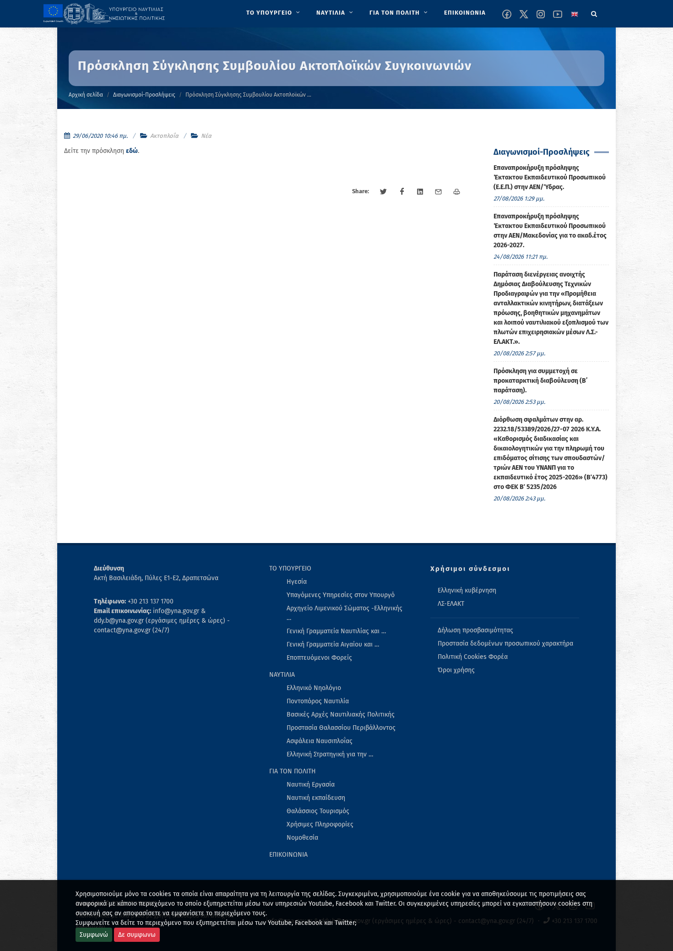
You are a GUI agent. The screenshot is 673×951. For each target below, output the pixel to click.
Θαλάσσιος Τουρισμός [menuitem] (318, 811)
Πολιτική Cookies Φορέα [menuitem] (473, 657)
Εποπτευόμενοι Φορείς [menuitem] (319, 658)
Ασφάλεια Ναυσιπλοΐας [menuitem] (320, 741)
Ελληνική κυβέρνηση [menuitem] (467, 590)
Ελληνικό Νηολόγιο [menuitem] (314, 688)
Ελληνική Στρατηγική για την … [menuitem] (330, 754)
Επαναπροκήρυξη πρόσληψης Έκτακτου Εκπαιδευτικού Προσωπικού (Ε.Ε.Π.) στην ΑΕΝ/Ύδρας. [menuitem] (550, 177)
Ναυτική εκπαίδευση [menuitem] (316, 798)
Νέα (206, 135)
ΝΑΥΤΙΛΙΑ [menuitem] (282, 675)
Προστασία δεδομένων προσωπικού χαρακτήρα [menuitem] (505, 643)
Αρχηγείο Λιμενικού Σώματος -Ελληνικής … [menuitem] (344, 613)
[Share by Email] (438, 192)
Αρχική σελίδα (86, 95)
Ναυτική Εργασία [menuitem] (311, 784)
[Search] (594, 12)
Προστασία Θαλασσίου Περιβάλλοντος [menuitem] (341, 728)
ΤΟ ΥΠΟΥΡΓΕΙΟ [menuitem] (290, 568)
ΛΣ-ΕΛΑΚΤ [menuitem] (451, 604)
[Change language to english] (574, 14)
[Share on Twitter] (383, 192)
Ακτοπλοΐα (164, 135)
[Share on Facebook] (402, 192)
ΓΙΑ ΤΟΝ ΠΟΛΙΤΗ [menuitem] (292, 771)
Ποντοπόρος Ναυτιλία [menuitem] (318, 701)
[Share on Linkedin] (420, 192)
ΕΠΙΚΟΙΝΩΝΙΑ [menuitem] (288, 855)
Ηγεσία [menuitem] (297, 582)
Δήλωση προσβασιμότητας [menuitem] (475, 630)
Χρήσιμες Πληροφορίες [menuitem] (320, 824)
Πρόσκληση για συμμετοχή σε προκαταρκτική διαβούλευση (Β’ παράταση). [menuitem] (540, 380)
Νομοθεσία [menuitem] (302, 838)
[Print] (457, 192)
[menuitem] (274, 13)
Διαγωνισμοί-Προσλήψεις (144, 95)
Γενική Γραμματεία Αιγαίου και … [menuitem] (333, 644)
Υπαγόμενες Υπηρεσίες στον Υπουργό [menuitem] (341, 595)
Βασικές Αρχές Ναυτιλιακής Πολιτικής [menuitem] (341, 714)
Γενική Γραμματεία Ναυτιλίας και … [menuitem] (336, 631)
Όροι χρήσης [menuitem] (456, 670)
